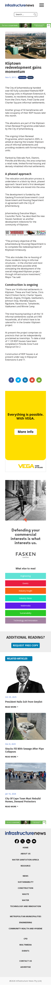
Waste (25, 894)
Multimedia (25, 605)
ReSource (25, 865)
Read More (10, 707)
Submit (35, 14)
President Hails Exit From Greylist (23, 701)
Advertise (25, 967)
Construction (25, 888)
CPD (25, 938)
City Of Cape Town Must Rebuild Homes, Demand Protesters (23, 800)
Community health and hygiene (25, 928)
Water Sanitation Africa (25, 859)
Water (25, 900)
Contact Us (25, 961)
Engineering (25, 576)
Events (25, 583)
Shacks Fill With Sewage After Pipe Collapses (24, 750)
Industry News (25, 598)
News (30, 77)
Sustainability (25, 613)
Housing (22, 77)
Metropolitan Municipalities (25, 916)
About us (25, 853)
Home (25, 847)
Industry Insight (25, 590)
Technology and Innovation (25, 620)
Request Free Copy (25, 645)
